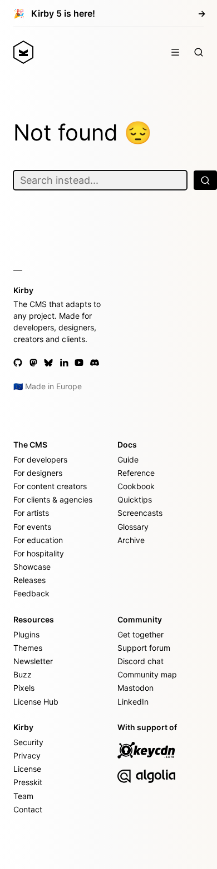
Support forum (143, 647)
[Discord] (95, 363)
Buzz (22, 674)
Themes (27, 647)
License (27, 768)
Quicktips (134, 499)
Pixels (23, 687)
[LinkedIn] (64, 363)
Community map (147, 674)
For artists (31, 513)
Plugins (26, 634)
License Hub (35, 701)
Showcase (32, 566)
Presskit (27, 782)
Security (28, 742)
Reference (136, 473)
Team (23, 796)
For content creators (50, 486)
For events (32, 526)
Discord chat (140, 661)
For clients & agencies (52, 499)
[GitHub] (18, 363)
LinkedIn (133, 701)
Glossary (133, 526)
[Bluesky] (48, 363)
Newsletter (33, 661)
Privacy (27, 755)
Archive (131, 540)
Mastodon (135, 687)
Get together (140, 634)
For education (38, 540)
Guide (128, 459)
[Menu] (175, 52)
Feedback (31, 593)
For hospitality (38, 553)
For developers (40, 459)
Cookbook (136, 486)
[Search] (198, 52)
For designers (37, 473)
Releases (29, 580)
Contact (27, 809)
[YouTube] (79, 363)
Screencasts (139, 513)
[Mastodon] (33, 363)
